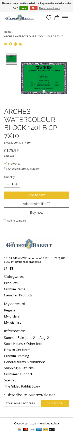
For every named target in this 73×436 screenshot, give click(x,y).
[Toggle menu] (65, 18)
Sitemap (10, 380)
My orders (12, 316)
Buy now (36, 212)
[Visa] (32, 430)
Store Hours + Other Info (23, 343)
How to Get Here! (17, 350)
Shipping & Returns (19, 368)
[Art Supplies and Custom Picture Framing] (19, 17)
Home (7, 31)
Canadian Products (18, 295)
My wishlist (12, 322)
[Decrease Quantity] (8, 184)
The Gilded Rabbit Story (22, 386)
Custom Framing (16, 356)
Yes (24, 8)
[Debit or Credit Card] (52, 430)
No (33, 8)
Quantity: (9, 177)
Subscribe (54, 403)
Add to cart (36, 195)
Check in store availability (24, 168)
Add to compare (17, 220)
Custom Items (14, 289)
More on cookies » (49, 8)
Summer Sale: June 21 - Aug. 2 (26, 337)
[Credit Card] (19, 430)
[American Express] (39, 430)
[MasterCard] (26, 430)
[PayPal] (45, 430)
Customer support (18, 374)
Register (10, 310)
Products (11, 283)
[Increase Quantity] (16, 184)
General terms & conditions (24, 362)
